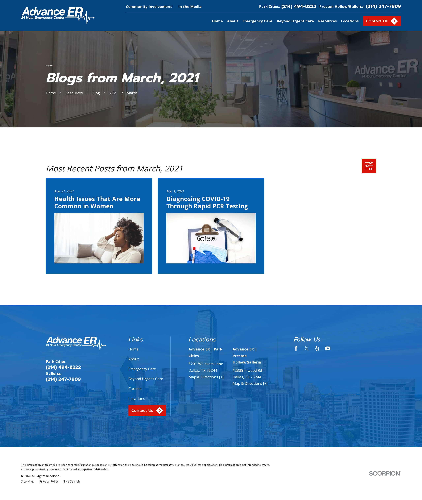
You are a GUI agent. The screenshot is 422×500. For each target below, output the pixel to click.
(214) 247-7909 (383, 6)
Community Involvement (149, 6)
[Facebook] (296, 348)
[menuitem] (27, 481)
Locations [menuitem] (350, 20)
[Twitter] (306, 348)
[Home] (58, 16)
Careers (135, 388)
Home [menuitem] (217, 20)
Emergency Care (142, 368)
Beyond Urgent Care (145, 378)
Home (133, 349)
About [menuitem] (232, 20)
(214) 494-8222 (298, 6)
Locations (136, 398)
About (133, 358)
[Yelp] (317, 348)
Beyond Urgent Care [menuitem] (295, 20)
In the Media (190, 6)
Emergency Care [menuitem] (257, 20)
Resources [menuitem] (327, 20)
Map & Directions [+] (206, 376)
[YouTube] (327, 348)
